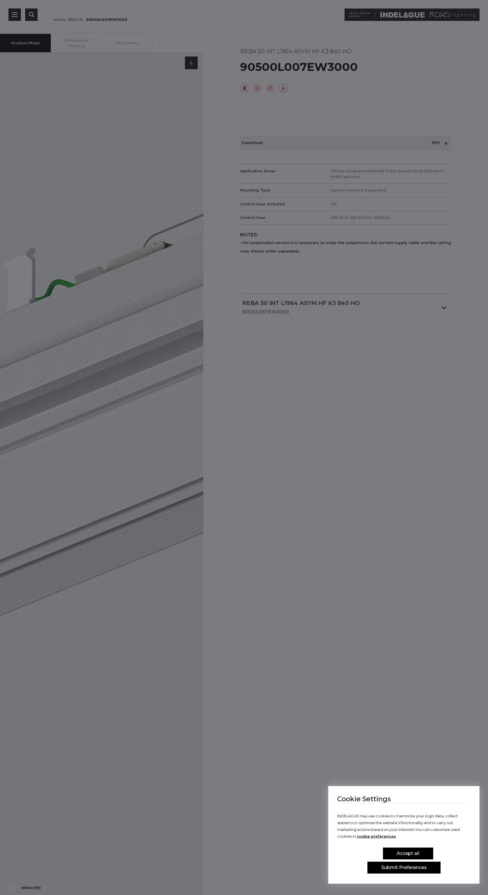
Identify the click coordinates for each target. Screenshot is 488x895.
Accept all (408, 853)
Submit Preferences (404, 867)
